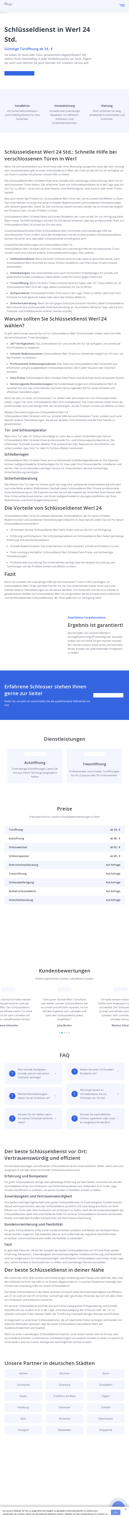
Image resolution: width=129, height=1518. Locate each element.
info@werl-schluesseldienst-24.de (31, 1473)
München (64, 1418)
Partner (9, 1499)
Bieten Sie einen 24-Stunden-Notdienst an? (97, 1071)
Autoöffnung (34, 762)
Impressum (11, 1504)
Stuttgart (23, 1430)
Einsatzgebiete (13, 1489)
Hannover (64, 1407)
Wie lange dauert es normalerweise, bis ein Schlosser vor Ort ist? (93, 1093)
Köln (23, 1418)
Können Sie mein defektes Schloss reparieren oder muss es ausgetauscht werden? (97, 1118)
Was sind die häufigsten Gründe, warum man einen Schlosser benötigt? (33, 1073)
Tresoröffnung (94, 764)
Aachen (23, 1373)
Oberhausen (105, 1418)
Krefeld (105, 1407)
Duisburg (64, 1384)
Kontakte (9, 1494)
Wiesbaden (64, 1430)
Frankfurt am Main (64, 1396)
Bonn (106, 1373)
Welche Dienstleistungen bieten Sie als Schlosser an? (34, 1096)
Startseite (10, 1484)
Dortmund (23, 1384)
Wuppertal (105, 1430)
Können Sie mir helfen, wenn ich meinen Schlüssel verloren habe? (35, 1118)
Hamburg (23, 1407)
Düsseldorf (105, 1384)
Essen (23, 1396)
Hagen (106, 1396)
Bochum (64, 1373)
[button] (59, 1032)
